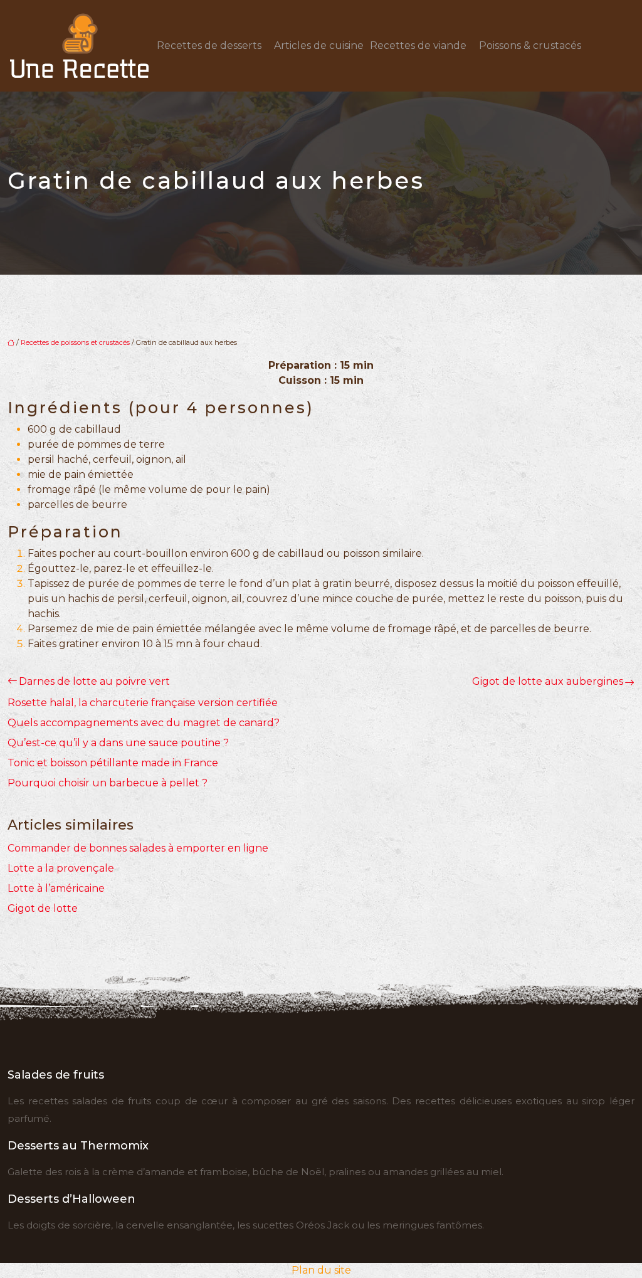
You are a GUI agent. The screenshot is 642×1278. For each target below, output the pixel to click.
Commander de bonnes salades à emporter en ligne (138, 848)
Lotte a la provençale (61, 868)
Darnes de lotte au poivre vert (94, 681)
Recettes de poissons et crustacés (75, 342)
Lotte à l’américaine (56, 888)
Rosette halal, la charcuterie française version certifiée (143, 703)
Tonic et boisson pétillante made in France (113, 763)
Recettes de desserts (209, 45)
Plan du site (321, 1270)
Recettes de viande (418, 45)
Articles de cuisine (319, 45)
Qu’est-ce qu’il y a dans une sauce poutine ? (118, 743)
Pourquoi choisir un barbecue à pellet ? (108, 783)
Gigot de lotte (43, 908)
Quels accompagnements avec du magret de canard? (144, 723)
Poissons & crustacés (530, 45)
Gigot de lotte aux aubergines (547, 681)
